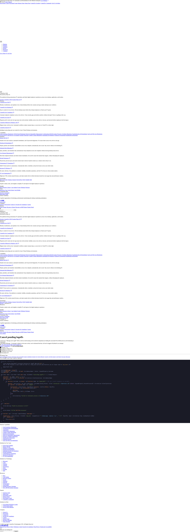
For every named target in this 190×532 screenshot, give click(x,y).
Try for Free (9, 53)
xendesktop (29, 356)
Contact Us (13, 204)
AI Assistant (16, 135)
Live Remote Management (6, 153)
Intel (31, 179)
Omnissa (10, 179)
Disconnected (7, 344)
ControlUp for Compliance (6, 112)
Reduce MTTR (3, 138)
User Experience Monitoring (6, 134)
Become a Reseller (7, 520)
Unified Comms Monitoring (35, 135)
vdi (12, 356)
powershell (21, 356)
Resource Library (7, 187)
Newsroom (7, 204)
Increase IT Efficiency (5, 168)
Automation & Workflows (48, 135)
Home (1, 346)
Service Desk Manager (8, 507)
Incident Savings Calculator (9, 486)
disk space (68, 356)
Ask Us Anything (56, 3)
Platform (5, 44)
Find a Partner (3, 207)
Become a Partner (11, 207)
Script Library (11, 190)
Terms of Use (3, 526)
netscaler (34, 356)
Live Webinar (44, 0)
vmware (9, 356)
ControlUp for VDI (4, 102)
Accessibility (49, 526)
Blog (1, 187)
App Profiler (17, 190)
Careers (29, 204)
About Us (2, 204)
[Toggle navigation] (1, 41)
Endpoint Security (7, 439)
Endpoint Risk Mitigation (6, 148)
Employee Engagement (60, 135)
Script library (7, 346)
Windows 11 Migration (8, 448)
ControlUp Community (46, 3)
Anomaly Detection (24, 135)
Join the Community (5, 192)
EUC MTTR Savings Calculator (10, 487)
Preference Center (18, 526)
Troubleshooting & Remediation (79, 134)
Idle (11, 344)
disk (51, 356)
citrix (2, 344)
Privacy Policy (10, 526)
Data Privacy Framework (39, 526)
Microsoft (2, 179)
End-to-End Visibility (8, 445)
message (54, 356)
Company (5, 51)
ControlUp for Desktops (6, 107)
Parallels (27, 179)
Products (5, 45)
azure (18, 356)
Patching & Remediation (6, 143)
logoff (14, 344)
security (46, 356)
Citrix (6, 179)
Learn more (2, 202)
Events (19, 187)
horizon (14, 356)
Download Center (13, 3)
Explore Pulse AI (16, 99)
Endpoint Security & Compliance (11, 451)
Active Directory (41, 356)
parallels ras (18, 344)
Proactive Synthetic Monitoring (64, 134)
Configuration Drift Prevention (50, 134)
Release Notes (21, 3)
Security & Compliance (21, 204)
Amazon (14, 179)
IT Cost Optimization (5, 173)
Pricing (4, 48)
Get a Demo (3, 53)
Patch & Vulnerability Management (34, 134)
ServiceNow (19, 179)
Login (6, 2)
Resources (5, 49)
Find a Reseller (6, 521)
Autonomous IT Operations (6, 163)
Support (10, 2)
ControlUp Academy (35, 3)
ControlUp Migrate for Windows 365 (9, 122)
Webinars (23, 187)
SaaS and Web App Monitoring (95, 134)
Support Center (6, 492)
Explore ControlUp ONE (6, 99)
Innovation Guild (4, 194)
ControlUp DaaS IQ (5, 127)
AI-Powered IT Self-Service (6, 135)
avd (49, 356)
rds (36, 356)
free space (63, 356)
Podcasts (28, 187)
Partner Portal (30, 207)
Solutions (5, 47)
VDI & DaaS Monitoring (19, 134)
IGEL (24, 179)
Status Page (27, 3)
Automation (6, 429)
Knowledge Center (4, 3)
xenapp (25, 356)
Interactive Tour (3, 190)
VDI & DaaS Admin (8, 506)
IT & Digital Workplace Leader (10, 504)
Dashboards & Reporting (72, 135)
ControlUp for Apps (5, 117)
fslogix (59, 356)
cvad (57, 356)
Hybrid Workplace (4, 158)
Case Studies (14, 187)
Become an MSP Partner (21, 207)
